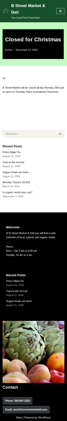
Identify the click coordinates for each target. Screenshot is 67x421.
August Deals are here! (15, 172)
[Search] (60, 133)
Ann (10, 50)
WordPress (44, 417)
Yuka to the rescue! (13, 162)
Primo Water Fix (12, 152)
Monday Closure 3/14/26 (16, 182)
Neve (19, 417)
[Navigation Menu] (60, 11)
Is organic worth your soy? (17, 192)
